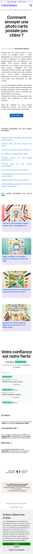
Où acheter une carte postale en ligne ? (15, 154)
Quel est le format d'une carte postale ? (15, 170)
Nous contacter (11, 503)
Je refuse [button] (16, 547)
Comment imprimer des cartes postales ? (15, 180)
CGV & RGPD (14, 507)
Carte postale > (16, 115)
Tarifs (21, 507)
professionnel (21, 2)
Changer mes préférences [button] (16, 550)
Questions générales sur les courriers (18, 10)
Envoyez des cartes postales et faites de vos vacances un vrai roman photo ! (14, 325)
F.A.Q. (5, 10)
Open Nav (31, 5)
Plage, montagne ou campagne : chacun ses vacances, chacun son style (15, 259)
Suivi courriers (22, 503)
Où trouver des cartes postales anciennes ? (16, 150)
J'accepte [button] (16, 544)
